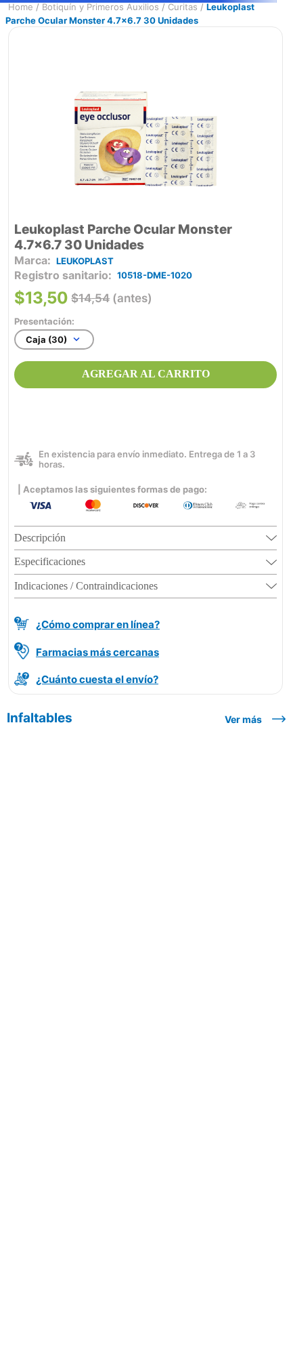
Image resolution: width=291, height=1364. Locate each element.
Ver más (243, 719)
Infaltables (39, 718)
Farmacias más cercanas (97, 652)
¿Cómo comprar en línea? (98, 624)
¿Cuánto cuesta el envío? (97, 679)
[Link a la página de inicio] (20, 7)
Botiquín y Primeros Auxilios (100, 6)
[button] (145, 538)
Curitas (183, 6)
